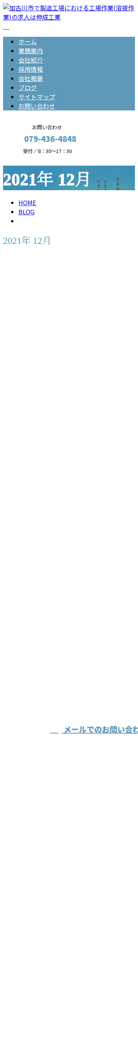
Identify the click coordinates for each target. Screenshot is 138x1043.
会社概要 (30, 78)
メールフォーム (30, 159)
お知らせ (46, 502)
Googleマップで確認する (40, 962)
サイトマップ (36, 96)
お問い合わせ (36, 105)
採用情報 (30, 69)
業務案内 (30, 50)
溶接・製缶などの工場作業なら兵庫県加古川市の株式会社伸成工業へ (67, 906)
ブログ (27, 87)
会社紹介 (30, 59)
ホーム (27, 41)
